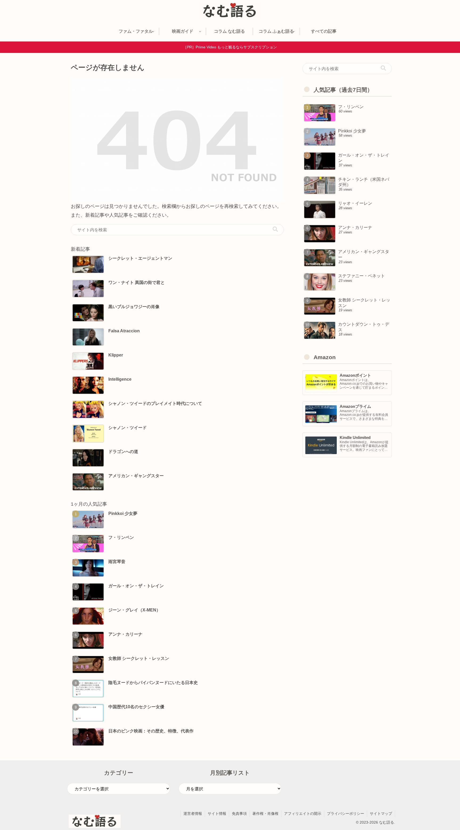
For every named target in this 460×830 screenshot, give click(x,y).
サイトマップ (381, 813)
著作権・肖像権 (265, 813)
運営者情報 (192, 813)
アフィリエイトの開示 (302, 813)
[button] (275, 229)
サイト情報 (217, 813)
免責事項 (239, 813)
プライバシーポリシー (345, 813)
